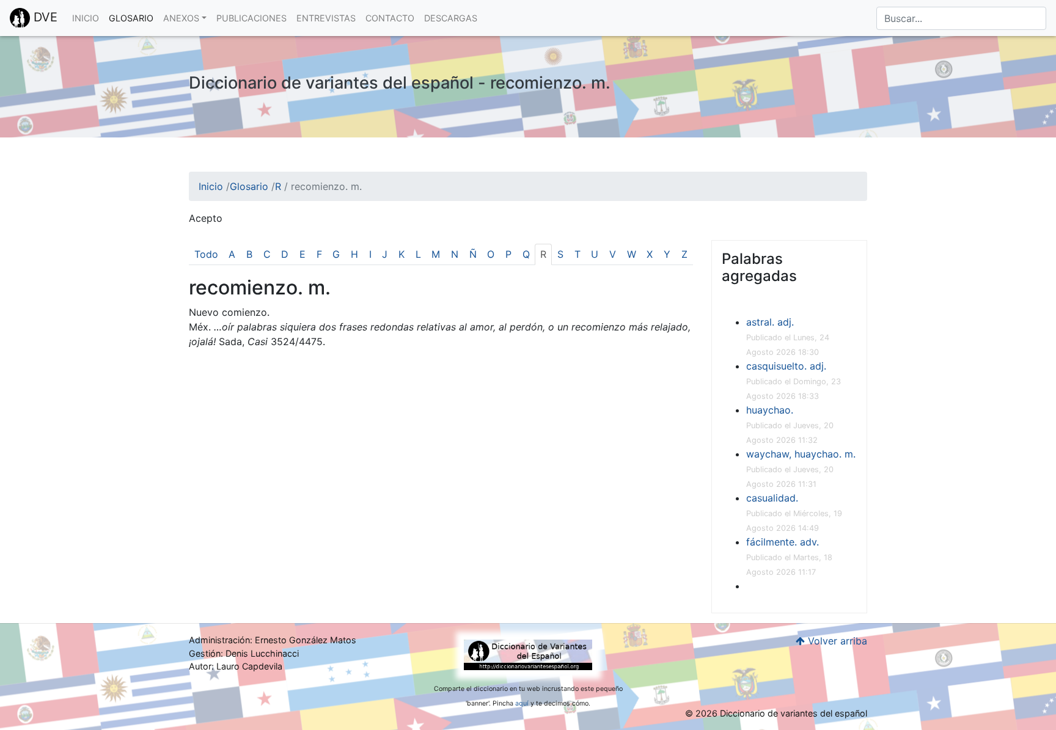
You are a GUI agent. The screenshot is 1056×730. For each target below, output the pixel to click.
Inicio (85, 18)
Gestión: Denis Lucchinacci (244, 653)
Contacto (389, 18)
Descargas (450, 18)
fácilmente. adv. (782, 542)
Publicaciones (251, 18)
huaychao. (769, 410)
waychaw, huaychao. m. (801, 454)
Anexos (181, 18)
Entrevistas (326, 18)
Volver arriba (836, 641)
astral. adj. (770, 322)
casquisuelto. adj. (786, 366)
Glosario (131, 18)
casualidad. (772, 498)
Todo (206, 254)
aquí (522, 703)
